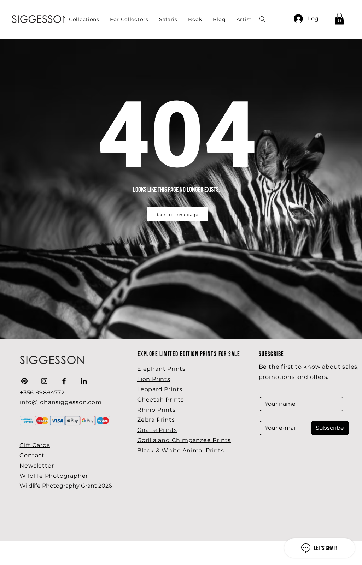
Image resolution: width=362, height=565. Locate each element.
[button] (129, 19)
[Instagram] (44, 381)
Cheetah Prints (160, 399)
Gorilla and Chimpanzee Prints (184, 440)
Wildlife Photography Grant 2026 (65, 485)
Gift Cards (34, 445)
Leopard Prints (159, 389)
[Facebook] (64, 381)
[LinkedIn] (84, 381)
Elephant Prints (161, 368)
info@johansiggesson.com (60, 402)
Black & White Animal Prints (180, 450)
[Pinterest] (24, 381)
